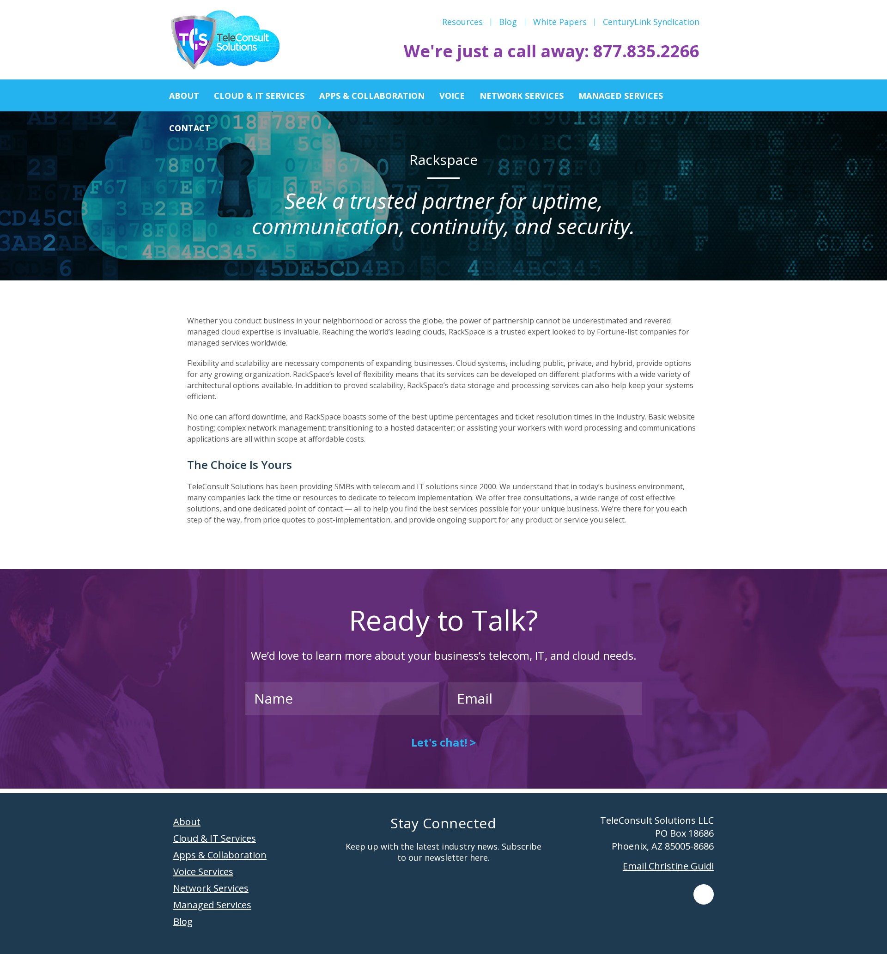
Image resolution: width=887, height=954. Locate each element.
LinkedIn (703, 894)
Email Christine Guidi (668, 866)
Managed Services (212, 905)
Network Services (211, 888)
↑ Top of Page (852, 921)
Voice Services (203, 871)
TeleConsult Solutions (225, 40)
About (186, 821)
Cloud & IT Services (214, 838)
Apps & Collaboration (220, 855)
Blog (183, 921)
